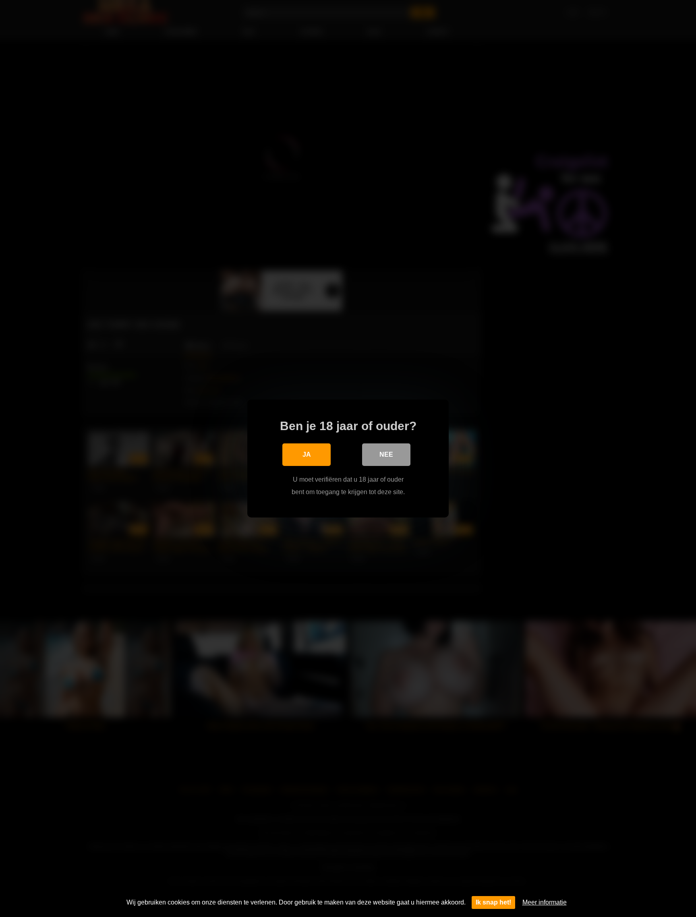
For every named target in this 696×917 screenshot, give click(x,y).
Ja (306, 454)
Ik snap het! (493, 902)
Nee (386, 454)
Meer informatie (544, 902)
